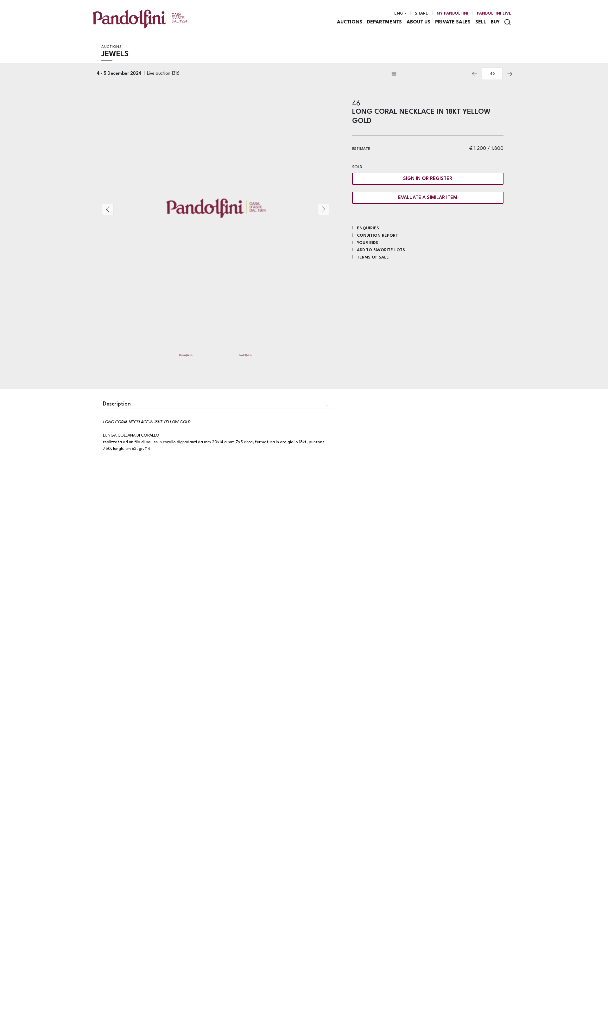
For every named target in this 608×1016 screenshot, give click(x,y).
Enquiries (368, 228)
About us (418, 22)
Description (117, 404)
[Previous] (474, 73)
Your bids (367, 243)
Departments (384, 22)
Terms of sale (373, 257)
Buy (495, 22)
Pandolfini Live (494, 13)
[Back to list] (429, 73)
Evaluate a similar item (427, 197)
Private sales (453, 22)
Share (421, 13)
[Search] (507, 22)
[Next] (510, 73)
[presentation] (107, 209)
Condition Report (377, 235)
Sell (480, 22)
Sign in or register (427, 178)
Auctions (349, 22)
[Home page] (140, 19)
